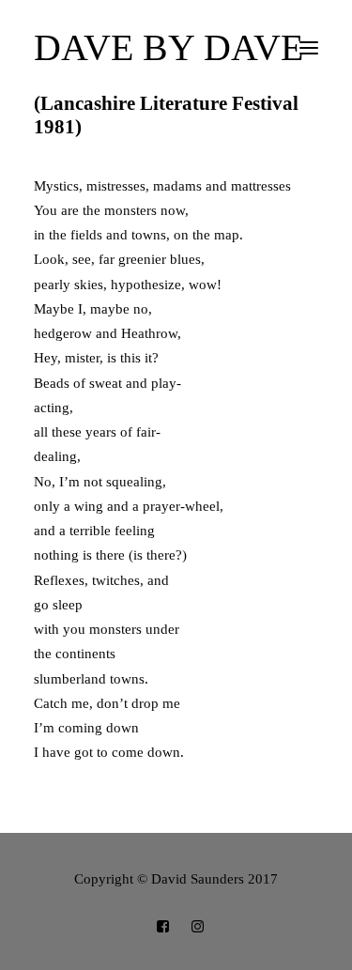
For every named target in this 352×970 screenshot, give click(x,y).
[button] (309, 48)
